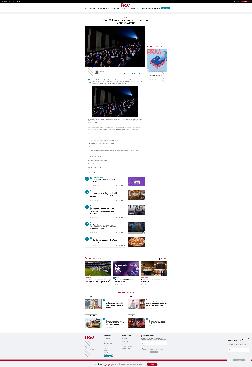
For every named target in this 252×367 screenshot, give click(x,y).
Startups (109, 318)
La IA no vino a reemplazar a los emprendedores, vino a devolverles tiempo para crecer (103, 227)
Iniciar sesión (237, 1)
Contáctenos (125, 343)
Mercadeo (96, 8)
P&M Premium (165, 8)
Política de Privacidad (127, 346)
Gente (127, 8)
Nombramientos (150, 299)
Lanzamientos (144, 277)
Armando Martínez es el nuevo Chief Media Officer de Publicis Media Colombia (156, 303)
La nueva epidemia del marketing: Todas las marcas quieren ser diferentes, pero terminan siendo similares (102, 211)
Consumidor (103, 8)
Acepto (152, 364)
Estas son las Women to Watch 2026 (104, 181)
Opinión (139, 8)
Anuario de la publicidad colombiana (127, 340)
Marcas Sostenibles (114, 8)
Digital (123, 8)
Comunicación (88, 8)
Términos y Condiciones (127, 345)
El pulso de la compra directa (155, 76)
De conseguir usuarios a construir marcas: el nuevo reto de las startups (115, 322)
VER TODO (163, 258)
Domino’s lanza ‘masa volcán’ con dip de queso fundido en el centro (105, 241)
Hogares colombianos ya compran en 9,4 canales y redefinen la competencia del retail (114, 304)
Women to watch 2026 (154, 8)
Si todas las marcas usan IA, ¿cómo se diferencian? (157, 322)
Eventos (144, 8)
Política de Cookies (108, 365)
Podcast (133, 8)
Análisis (108, 299)
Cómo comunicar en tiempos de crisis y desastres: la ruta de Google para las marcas (104, 195)
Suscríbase (244, 1)
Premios (117, 277)
